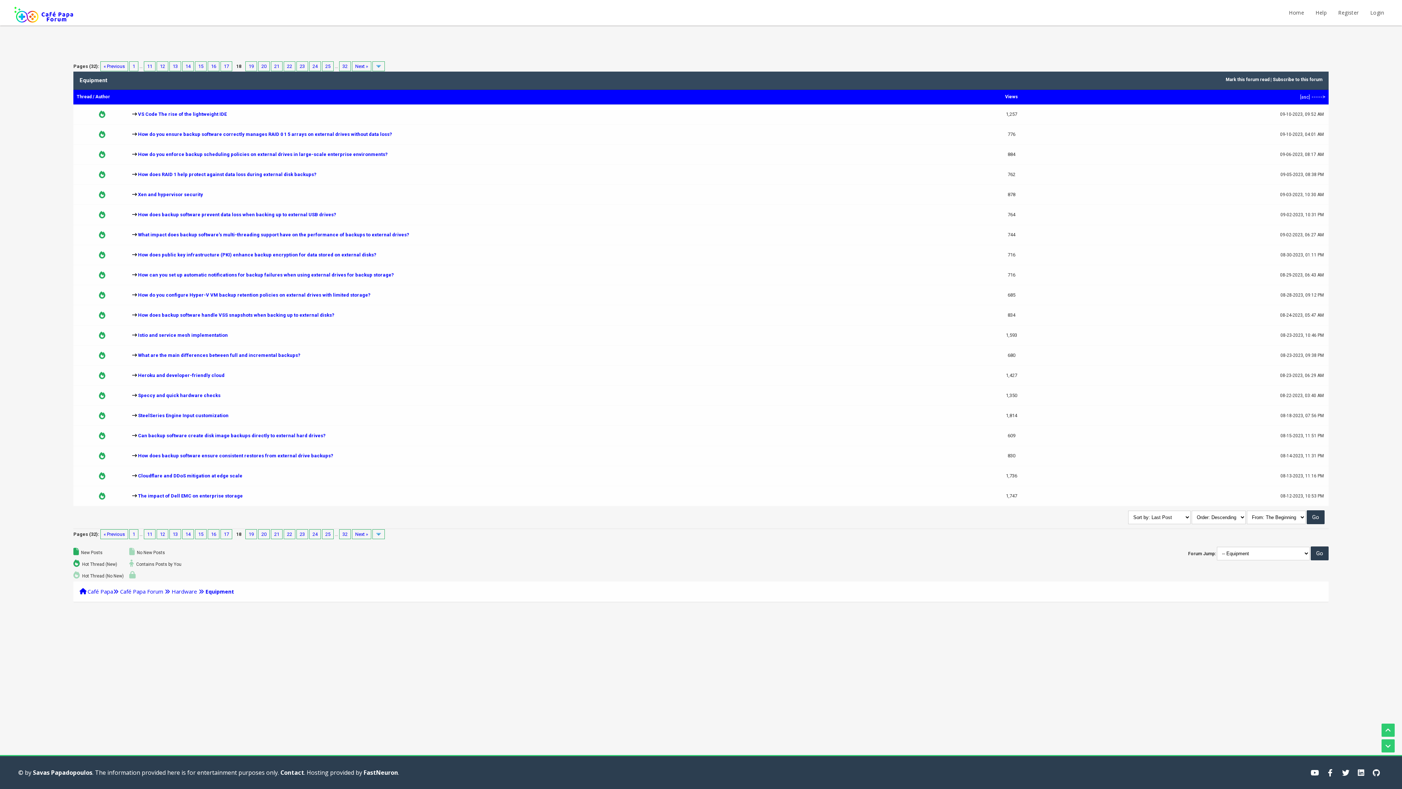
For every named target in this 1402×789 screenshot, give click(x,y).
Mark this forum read (1247, 79)
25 (327, 66)
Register (1348, 12)
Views (1011, 96)
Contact (292, 773)
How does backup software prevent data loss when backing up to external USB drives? (237, 214)
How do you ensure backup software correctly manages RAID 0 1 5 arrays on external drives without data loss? (265, 134)
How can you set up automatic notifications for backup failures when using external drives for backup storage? (266, 275)
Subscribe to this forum (1297, 79)
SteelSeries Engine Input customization (183, 415)
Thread (84, 96)
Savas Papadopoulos (62, 773)
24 (315, 66)
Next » (361, 66)
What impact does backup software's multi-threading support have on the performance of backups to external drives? (273, 234)
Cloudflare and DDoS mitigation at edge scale (190, 476)
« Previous (114, 66)
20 (264, 66)
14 (188, 66)
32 (345, 66)
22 (289, 66)
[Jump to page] (378, 66)
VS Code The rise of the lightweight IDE (182, 114)
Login (1377, 12)
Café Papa (100, 591)
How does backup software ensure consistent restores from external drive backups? (235, 455)
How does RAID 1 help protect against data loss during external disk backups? (227, 174)
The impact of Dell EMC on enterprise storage (190, 496)
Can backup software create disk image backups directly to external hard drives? (232, 435)
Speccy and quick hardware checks (179, 395)
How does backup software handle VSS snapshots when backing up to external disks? (236, 315)
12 (162, 66)
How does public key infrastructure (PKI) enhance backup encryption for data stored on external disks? (257, 255)
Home (1296, 12)
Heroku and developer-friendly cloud (181, 375)
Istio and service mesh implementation (183, 335)
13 (175, 66)
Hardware (184, 591)
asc (1305, 97)
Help (1321, 12)
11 (149, 66)
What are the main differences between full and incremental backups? (219, 355)
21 (276, 66)
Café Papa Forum (141, 591)
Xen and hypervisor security (170, 194)
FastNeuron (381, 773)
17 (226, 66)
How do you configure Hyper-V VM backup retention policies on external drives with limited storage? (254, 295)
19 (251, 66)
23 (302, 66)
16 (213, 66)
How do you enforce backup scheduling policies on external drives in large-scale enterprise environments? (263, 154)
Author (102, 96)
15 (200, 66)
